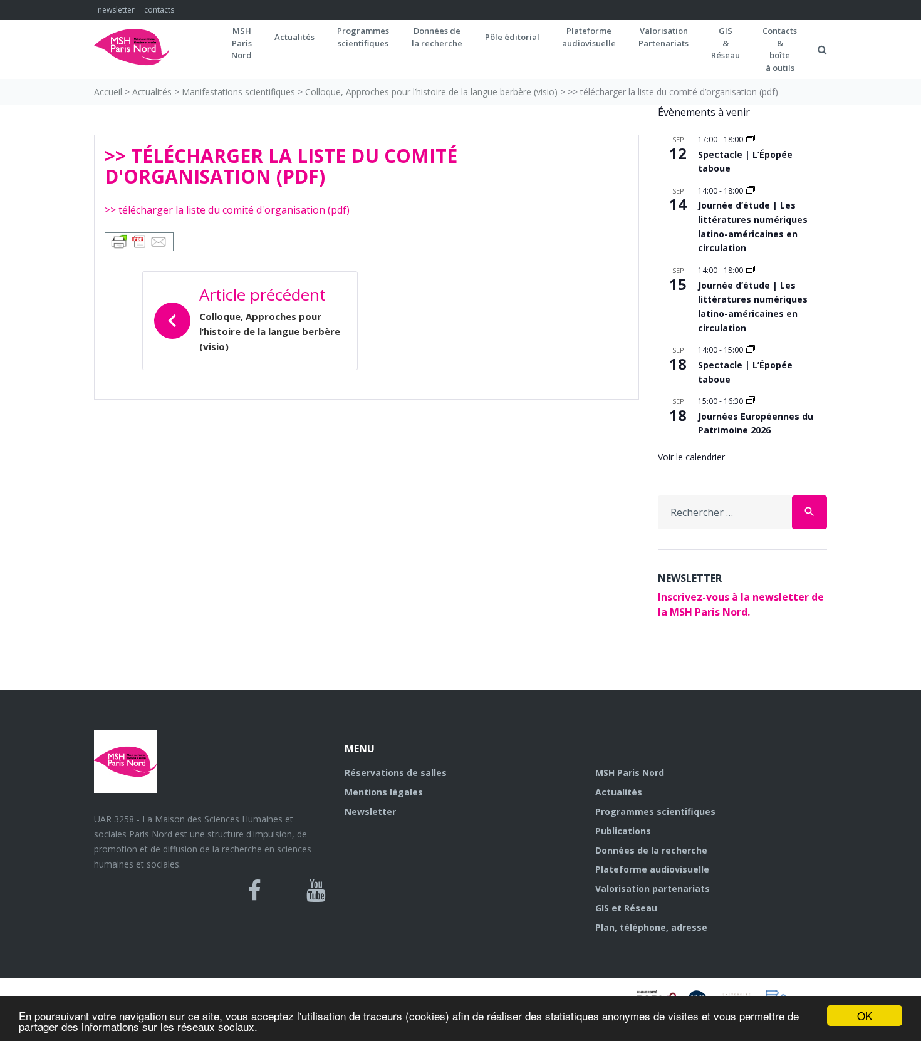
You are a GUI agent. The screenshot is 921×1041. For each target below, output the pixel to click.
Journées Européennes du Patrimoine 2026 (755, 423)
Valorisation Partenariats (663, 37)
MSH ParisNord (241, 43)
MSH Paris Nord (629, 773)
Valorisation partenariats (652, 888)
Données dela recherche (437, 37)
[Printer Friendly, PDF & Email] (139, 241)
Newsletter (370, 811)
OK (864, 1015)
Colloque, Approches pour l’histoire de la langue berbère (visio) (431, 92)
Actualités (294, 37)
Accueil (108, 92)
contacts (159, 9)
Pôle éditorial (512, 37)
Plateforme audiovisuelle (652, 869)
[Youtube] (316, 890)
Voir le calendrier (691, 457)
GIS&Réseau (725, 43)
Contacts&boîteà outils (779, 49)
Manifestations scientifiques (238, 92)
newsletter (116, 9)
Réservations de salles (396, 773)
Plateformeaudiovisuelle (589, 37)
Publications (623, 831)
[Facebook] (254, 890)
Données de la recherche (651, 850)
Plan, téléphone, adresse (651, 927)
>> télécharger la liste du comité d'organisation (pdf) (227, 210)
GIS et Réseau (626, 908)
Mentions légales (384, 792)
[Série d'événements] (750, 139)
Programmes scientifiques (363, 37)
